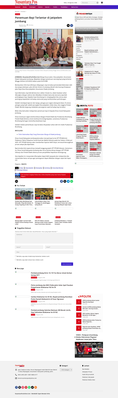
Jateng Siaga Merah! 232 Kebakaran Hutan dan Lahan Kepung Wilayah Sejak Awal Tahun (63, 203)
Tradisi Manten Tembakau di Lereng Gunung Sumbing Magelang (82, 119)
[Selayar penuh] (101, 356)
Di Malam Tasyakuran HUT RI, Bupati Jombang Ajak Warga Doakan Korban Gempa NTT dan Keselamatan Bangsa (92, 88)
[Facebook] (61, 181)
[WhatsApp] (71, 181)
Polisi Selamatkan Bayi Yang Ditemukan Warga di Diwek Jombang (39, 134)
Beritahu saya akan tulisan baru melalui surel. (30, 260)
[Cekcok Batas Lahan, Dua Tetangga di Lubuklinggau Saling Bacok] (44, 194)
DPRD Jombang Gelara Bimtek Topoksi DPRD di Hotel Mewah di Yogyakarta (94, 137)
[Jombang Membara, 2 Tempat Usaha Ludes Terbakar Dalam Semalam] (64, 213)
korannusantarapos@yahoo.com (27, 378)
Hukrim (37, 198)
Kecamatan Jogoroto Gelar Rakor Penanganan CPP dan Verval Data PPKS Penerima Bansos (82, 156)
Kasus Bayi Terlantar (22, 170)
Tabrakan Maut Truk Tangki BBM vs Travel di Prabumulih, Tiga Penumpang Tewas (92, 64)
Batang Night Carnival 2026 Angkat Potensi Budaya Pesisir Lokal (24, 222)
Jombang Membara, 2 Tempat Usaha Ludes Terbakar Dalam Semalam (63, 222)
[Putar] (77, 356)
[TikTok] (32, 387)
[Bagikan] (71, 25)
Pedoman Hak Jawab (88, 377)
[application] (89, 350)
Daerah (33, 289)
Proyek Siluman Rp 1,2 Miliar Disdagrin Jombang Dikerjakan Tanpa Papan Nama (95, 120)
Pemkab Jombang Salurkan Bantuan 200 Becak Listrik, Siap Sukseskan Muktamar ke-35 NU (51, 311)
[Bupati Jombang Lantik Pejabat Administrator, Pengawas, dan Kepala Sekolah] (79, 52)
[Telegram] (68, 181)
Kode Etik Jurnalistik (88, 374)
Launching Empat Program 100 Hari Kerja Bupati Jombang (81, 136)
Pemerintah (34, 277)
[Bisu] (98, 356)
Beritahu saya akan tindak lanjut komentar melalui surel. (33, 256)
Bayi (22, 168)
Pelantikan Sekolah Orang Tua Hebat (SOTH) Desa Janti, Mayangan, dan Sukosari (95, 154)
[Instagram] (22, 387)
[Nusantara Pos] (26, 2)
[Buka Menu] (102, 3)
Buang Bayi (39, 168)
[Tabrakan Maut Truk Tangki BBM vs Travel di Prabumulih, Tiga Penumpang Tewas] (79, 64)
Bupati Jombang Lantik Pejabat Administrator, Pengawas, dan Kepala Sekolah (91, 51)
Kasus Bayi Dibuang (58, 168)
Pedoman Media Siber (88, 380)
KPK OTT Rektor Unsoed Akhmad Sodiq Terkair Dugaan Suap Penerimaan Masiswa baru (44, 222)
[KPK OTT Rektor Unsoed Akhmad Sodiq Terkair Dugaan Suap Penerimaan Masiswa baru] (44, 213)
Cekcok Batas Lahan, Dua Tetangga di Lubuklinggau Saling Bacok (42, 203)
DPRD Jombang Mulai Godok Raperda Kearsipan (91, 301)
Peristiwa (17, 14)
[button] (97, 2)
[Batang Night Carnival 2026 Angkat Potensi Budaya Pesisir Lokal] (24, 213)
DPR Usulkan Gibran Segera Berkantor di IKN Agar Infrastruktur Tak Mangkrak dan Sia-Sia (92, 314)
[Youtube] (26, 387)
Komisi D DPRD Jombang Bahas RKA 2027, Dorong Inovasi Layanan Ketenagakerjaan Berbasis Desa (92, 307)
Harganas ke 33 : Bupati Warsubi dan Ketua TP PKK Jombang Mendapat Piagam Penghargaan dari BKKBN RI (92, 72)
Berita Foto (79, 114)
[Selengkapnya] (89, 13)
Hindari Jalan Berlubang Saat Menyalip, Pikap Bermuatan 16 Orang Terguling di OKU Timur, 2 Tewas (24, 203)
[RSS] (35, 387)
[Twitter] (64, 181)
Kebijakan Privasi (87, 372)
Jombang (47, 168)
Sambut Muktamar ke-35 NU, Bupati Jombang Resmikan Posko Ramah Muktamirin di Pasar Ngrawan (51, 298)
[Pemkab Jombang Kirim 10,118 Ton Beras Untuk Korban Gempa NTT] (22, 276)
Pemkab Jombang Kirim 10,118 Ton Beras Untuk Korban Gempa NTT (91, 38)
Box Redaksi (85, 369)
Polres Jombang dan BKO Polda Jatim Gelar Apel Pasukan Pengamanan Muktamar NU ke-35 (52, 286)
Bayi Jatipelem (29, 168)
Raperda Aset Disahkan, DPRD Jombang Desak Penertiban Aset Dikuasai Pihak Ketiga (92, 327)
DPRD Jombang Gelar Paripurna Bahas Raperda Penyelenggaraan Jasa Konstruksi (92, 321)
